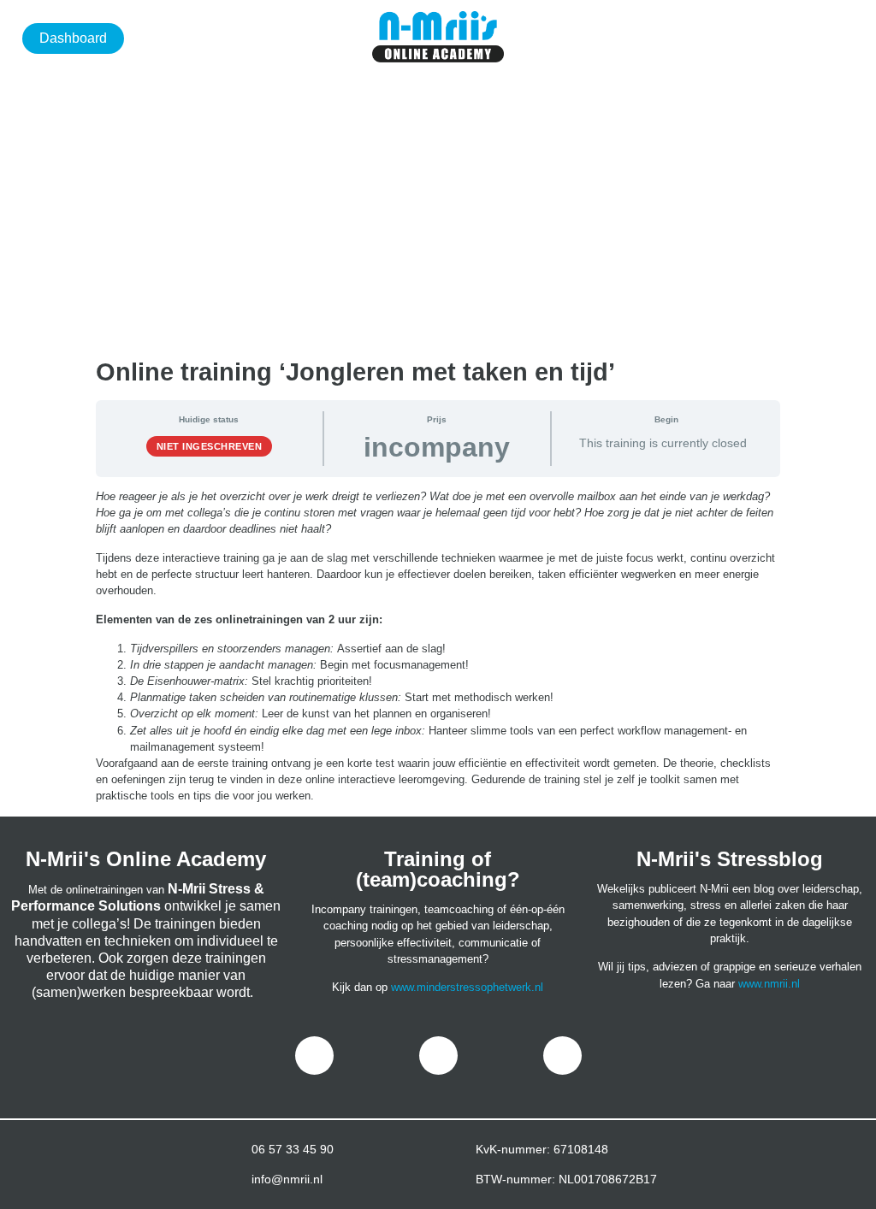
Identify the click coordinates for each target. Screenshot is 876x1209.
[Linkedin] (562, 1055)
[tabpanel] (438, 646)
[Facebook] (314, 1055)
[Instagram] (438, 1055)
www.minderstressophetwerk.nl (467, 987)
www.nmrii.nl (769, 983)
